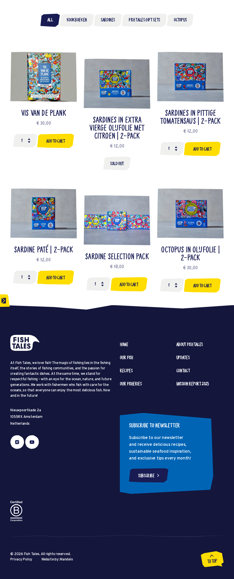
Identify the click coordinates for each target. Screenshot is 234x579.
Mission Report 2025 (192, 383)
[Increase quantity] (29, 142)
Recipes (126, 370)
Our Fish (126, 357)
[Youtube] (32, 442)
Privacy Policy (21, 559)
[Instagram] (17, 442)
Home (124, 344)
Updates (182, 357)
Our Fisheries (131, 383)
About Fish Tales (189, 344)
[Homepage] (24, 343)
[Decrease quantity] (29, 139)
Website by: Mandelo (57, 559)
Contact (183, 370)
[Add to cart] (55, 141)
